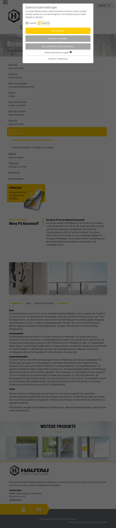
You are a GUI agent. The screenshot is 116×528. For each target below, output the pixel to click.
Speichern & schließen (58, 38)
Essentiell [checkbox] (32, 23)
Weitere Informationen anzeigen (57, 52)
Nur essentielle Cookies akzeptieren (58, 46)
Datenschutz (63, 59)
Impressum (52, 59)
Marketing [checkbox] (45, 23)
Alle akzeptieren (58, 30)
